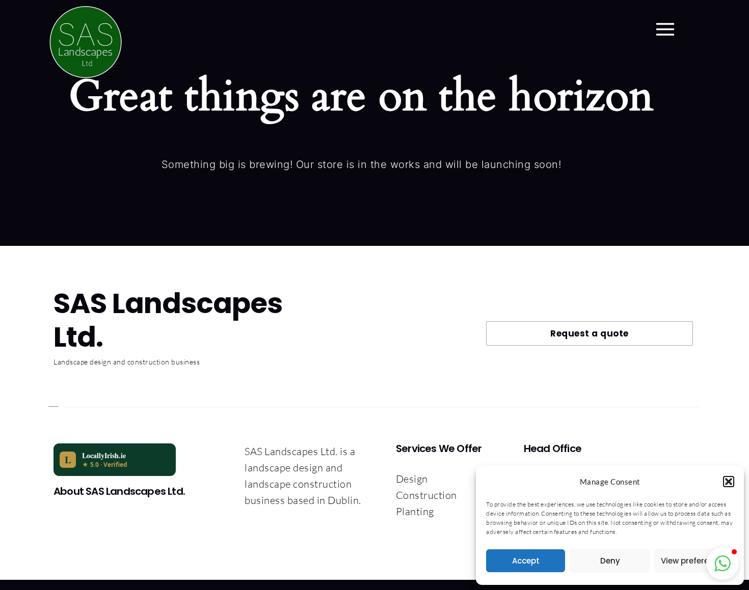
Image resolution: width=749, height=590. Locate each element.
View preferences (694, 560)
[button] (729, 481)
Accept (526, 560)
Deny (610, 560)
